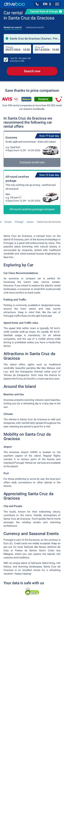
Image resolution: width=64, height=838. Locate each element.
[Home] (14, 4)
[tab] (12, 26)
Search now (32, 71)
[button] (37, 4)
